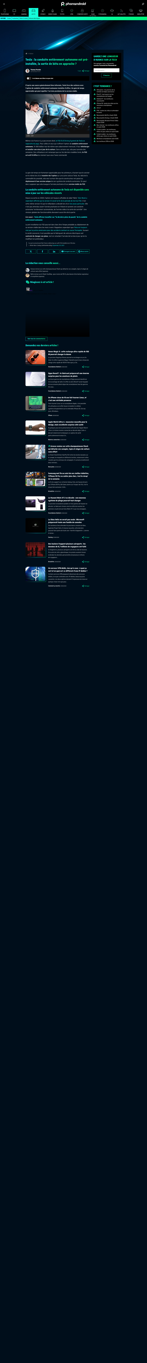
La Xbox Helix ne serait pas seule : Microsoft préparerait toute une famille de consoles (66, 521)
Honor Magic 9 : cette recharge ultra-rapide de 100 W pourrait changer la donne (68, 353)
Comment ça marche (54, 586)
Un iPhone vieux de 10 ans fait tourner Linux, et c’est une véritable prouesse (67, 399)
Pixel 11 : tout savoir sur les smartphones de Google (105, 95)
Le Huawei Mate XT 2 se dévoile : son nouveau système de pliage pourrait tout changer (67, 499)
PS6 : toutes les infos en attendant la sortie (107, 112)
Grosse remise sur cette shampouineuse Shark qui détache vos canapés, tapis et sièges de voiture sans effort (69, 449)
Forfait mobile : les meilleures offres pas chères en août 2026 (106, 135)
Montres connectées (54, 440)
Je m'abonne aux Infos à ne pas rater (42, 78)
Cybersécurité (82, 14)
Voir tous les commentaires (36, 338)
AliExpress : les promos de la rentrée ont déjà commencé (106, 91)
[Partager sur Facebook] (42, 251)
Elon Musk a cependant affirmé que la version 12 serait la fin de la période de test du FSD (56, 199)
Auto (33, 14)
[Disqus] (58, 312)
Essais (9, 18)
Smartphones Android (54, 367)
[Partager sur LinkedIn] (54, 251)
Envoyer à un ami (69, 251)
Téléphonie (5, 14)
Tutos (62, 14)
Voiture (31, 54)
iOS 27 (99, 108)
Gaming (24, 14)
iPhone (50, 415)
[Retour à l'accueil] (73, 4)
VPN (71, 14)
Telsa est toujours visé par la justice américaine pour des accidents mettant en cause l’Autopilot (56, 229)
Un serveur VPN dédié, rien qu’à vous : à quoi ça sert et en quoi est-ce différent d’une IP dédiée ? (67, 569)
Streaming (102, 14)
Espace (43, 14)
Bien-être (140, 14)
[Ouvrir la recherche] (143, 4)
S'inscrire (106, 75)
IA (112, 14)
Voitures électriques (34, 18)
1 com (79, 71)
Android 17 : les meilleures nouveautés (105, 100)
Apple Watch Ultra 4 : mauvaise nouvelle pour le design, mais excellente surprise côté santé (67, 423)
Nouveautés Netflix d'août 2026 (107, 115)
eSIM (92, 14)
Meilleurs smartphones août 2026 (107, 139)
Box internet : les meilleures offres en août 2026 (108, 126)
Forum (131, 14)
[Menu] (4, 4)
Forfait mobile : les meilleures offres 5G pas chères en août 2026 (107, 130)
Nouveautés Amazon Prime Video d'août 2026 (107, 121)
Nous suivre (84, 251)
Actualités (122, 14)
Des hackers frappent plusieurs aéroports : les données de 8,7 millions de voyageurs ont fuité (67, 545)
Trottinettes (15, 18)
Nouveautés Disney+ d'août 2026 (107, 118)
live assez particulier (77, 203)
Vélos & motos (24, 18)
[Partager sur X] (31, 251)
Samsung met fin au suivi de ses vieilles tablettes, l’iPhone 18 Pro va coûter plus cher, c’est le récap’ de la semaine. (68, 476)
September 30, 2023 (58, 245)
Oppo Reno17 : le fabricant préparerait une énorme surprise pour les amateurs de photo (68, 375)
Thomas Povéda (35, 69)
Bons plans (52, 14)
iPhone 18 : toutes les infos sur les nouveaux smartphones (107, 104)
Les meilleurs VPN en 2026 (105, 141)
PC (14, 14)
